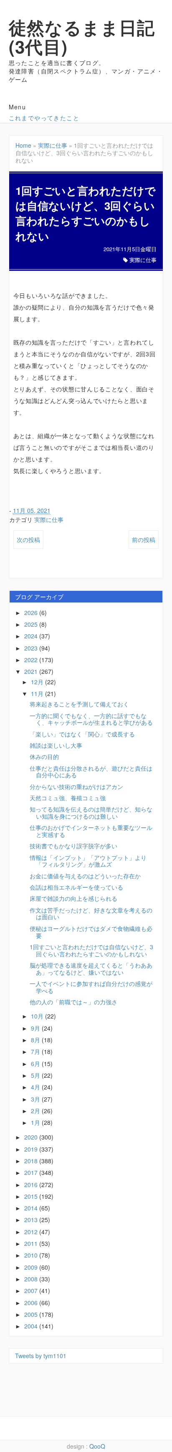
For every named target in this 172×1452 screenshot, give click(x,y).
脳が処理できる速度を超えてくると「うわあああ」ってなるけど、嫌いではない (91, 968)
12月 (38, 682)
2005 (31, 1314)
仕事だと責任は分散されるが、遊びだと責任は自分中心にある (91, 771)
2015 (31, 1196)
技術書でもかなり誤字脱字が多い (73, 846)
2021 (31, 671)
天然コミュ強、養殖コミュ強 (68, 798)
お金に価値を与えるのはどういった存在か (85, 876)
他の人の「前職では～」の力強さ (73, 1002)
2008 (31, 1279)
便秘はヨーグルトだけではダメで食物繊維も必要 (91, 932)
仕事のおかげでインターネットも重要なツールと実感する (91, 831)
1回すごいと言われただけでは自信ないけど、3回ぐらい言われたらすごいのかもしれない (91, 950)
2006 (31, 1302)
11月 (38, 693)
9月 (36, 1028)
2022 (31, 659)
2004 (31, 1326)
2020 (31, 1137)
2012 (31, 1232)
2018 (31, 1161)
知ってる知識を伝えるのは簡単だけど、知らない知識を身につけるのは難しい (91, 812)
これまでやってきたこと (44, 117)
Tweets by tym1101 (40, 1355)
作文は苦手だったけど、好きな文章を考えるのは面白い (91, 913)
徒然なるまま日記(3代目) (82, 37)
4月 (36, 1087)
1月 (36, 1122)
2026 (31, 612)
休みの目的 (44, 756)
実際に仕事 (52, 145)
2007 (31, 1290)
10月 (38, 1016)
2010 (31, 1255)
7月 (36, 1051)
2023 (31, 648)
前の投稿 (143, 539)
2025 (31, 624)
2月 (36, 1111)
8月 (36, 1040)
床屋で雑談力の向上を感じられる (73, 898)
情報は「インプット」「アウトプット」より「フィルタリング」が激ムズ (88, 861)
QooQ (97, 1446)
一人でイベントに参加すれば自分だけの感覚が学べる (91, 987)
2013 (31, 1219)
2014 (31, 1208)
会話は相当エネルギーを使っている (76, 887)
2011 (31, 1243)
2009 (31, 1267)
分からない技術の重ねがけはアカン (76, 786)
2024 (31, 636)
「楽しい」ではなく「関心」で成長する (82, 734)
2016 (31, 1184)
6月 (36, 1063)
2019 (31, 1149)
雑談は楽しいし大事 (56, 745)
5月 (36, 1075)
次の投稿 (28, 539)
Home (23, 145)
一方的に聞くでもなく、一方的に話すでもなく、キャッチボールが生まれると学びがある (91, 719)
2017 (31, 1172)
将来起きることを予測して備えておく (79, 704)
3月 (36, 1099)
